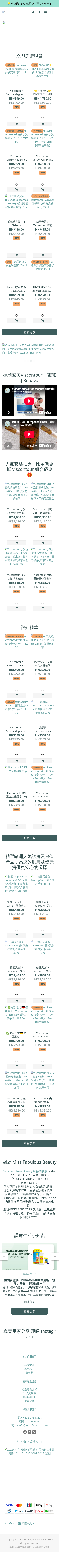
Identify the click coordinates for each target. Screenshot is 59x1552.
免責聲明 (29, 1401)
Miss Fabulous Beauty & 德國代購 (25, 1171)
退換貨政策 (29, 1393)
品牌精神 (29, 1369)
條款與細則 (29, 1397)
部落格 (29, 1372)
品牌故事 (29, 1365)
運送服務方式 (29, 1389)
